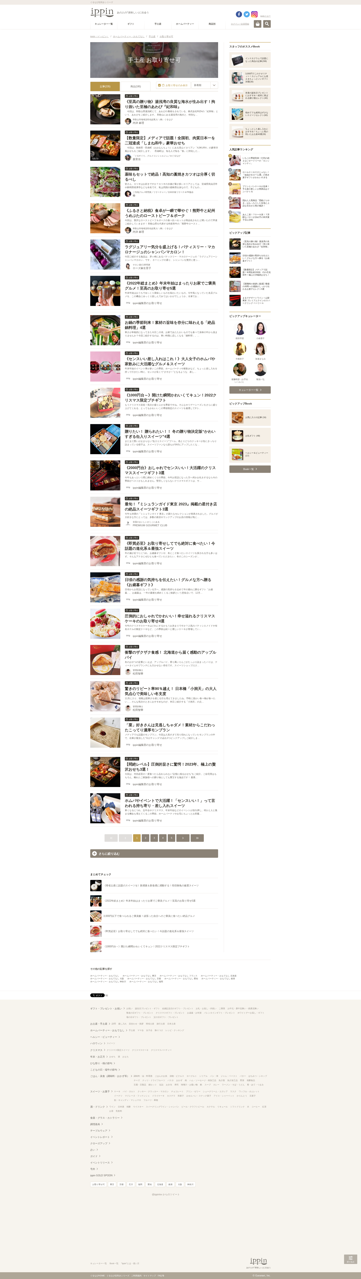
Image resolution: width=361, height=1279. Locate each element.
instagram (254, 14)
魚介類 (222, 1080)
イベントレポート (100, 1137)
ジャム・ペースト (229, 1076)
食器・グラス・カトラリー (105, 1117)
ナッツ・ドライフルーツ (153, 1080)
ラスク (233, 1091)
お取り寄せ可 (98, 1184)
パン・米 (214, 1076)
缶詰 (161, 1085)
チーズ (137, 1080)
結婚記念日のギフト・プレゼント (177, 1008)
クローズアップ (98, 1143)
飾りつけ (159, 1030)
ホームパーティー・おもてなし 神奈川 (108, 981)
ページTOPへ (350, 1270)
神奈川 (190, 1184)
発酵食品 (251, 1080)
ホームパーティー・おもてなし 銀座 (218, 978)
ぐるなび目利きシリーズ (118, 1275)
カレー (216, 1085)
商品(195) (135, 86)
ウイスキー (138, 1107)
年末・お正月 (97, 1056)
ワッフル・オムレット (249, 1091)
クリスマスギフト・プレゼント (170, 1013)
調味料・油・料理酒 (143, 1076)
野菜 (242, 1080)
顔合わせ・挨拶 (136, 1024)
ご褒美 (222, 1008)
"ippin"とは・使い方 (130, 1263)
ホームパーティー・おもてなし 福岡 (146, 981)
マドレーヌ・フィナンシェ (137, 1096)
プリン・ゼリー (193, 1091)
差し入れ (122, 1024)
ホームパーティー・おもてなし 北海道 (219, 976)
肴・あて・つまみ (255, 1085)
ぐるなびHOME (97, 1275)
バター (243, 1076)
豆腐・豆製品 (140, 1085)
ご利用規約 (136, 1275)
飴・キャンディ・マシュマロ (127, 1100)
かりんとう (242, 1096)
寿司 (176, 1085)
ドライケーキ (158, 1096)
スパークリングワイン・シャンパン (162, 1107)
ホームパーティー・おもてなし (104, 976)
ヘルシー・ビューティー (103, 1037)
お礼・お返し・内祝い (206, 1008)
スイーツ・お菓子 (100, 1091)
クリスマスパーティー (161, 1050)
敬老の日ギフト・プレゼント (139, 1013)
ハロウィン (96, 1043)
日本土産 (171, 1024)
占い (92, 1149)
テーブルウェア (98, 1130)
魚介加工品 (232, 1080)
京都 (121, 1184)
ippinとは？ (265, 16)
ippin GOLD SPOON (101, 1175)
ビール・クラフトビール (192, 1107)
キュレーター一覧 (98, 1263)
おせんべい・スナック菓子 (198, 1096)
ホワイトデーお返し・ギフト (250, 1013)
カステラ (171, 1096)
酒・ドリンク (97, 1106)
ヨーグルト (192, 1076)
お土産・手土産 (98, 1023)
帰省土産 (150, 1024)
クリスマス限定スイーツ (118, 1050)
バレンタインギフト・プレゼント (219, 1013)
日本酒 (121, 1107)
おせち (112, 1056)
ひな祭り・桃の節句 (101, 1063)
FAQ (160, 1275)
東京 (112, 1184)
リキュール (222, 1107)
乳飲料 (119, 1111)
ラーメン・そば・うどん (233, 1085)
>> (197, 838)
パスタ (171, 1080)
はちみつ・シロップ (257, 1076)
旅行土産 (161, 1024)
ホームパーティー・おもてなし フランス (178, 976)
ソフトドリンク (237, 1107)
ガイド (94, 1156)
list (106, 995)
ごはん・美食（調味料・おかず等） (109, 1076)
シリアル (203, 1076)
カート (257, 24)
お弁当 (169, 1085)
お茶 (111, 1111)
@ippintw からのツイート (166, 1194)
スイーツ (111, 1043)
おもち (125, 1056)
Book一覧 (114, 1263)
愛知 (150, 1184)
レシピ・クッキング (174, 1030)
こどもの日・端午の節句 (103, 1069)
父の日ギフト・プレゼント (166, 1017)
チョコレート (177, 1091)
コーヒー (256, 1107)
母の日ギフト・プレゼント (138, 1017)
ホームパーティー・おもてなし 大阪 (107, 978)
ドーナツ (118, 1096)
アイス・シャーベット (224, 1096)
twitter (246, 14)
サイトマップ (149, 1275)
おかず (179, 1080)
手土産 (132, 1030)
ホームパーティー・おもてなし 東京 (139, 976)
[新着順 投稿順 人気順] (204, 85)
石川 (131, 1184)
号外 (92, 1169)
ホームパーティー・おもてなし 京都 (144, 978)
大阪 (180, 1184)
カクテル (211, 1107)
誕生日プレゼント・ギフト (147, 1008)
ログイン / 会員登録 (240, 24)
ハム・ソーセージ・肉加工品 (202, 1080)
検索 (267, 24)
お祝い (129, 1008)
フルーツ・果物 (150, 1100)
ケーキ (117, 1091)
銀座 (170, 1184)
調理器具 (95, 1124)
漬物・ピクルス (177, 1076)
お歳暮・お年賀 (194, 1013)
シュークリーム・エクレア (215, 1091)
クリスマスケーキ (140, 1050)
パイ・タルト (129, 1091)
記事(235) (105, 86)
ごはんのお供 (161, 1076)
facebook (239, 14)
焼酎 (129, 1107)
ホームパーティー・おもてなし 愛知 (181, 978)
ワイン (112, 1107)
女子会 (149, 1030)
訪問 (114, 1024)
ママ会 (140, 1030)
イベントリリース (100, 1162)
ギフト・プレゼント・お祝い (106, 1008)
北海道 (160, 1184)
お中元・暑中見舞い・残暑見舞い (243, 1008)
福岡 (140, 1184)
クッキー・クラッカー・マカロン (153, 1091)
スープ (208, 1085)
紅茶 (264, 1107)
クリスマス (96, 1050)
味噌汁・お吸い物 (189, 1085)
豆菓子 (253, 1096)
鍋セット (153, 1085)
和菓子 (181, 1096)
